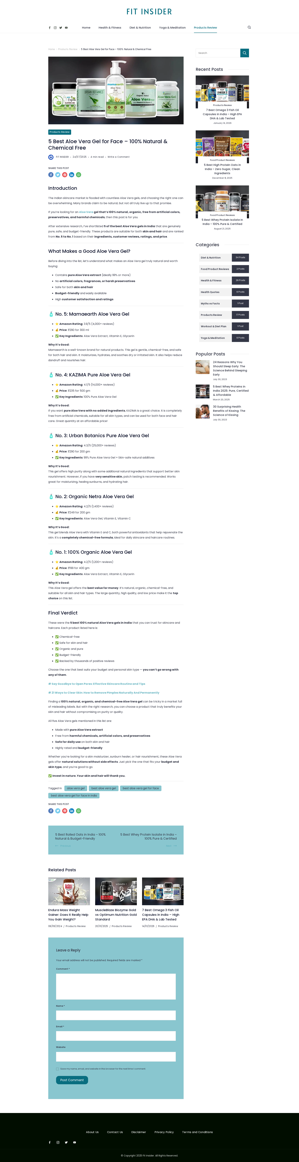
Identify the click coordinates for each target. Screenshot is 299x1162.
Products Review (205, 28)
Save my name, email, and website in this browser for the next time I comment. (103, 1068)
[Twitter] (60, 27)
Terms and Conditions (197, 1132)
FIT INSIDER (149, 11)
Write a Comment (119, 157)
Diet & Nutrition (140, 28)
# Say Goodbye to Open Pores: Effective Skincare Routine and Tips (96, 684)
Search (244, 53)
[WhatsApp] (79, 175)
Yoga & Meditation (172, 28)
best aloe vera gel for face (141, 788)
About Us (92, 1132)
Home (86, 28)
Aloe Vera (86, 212)
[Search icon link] (249, 28)
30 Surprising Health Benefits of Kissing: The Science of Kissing (229, 411)
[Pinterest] (65, 175)
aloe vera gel (76, 788)
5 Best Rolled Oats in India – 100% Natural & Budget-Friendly (80, 836)
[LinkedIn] (72, 175)
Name (60, 1005)
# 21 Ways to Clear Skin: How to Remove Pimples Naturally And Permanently (103, 693)
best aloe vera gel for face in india (74, 796)
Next (168, 846)
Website (60, 1047)
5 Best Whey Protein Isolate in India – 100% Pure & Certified (148, 836)
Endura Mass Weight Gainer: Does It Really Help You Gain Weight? (68, 914)
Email (60, 1026)
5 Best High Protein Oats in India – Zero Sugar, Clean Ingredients (222, 169)
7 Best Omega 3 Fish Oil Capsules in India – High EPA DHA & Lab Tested (160, 914)
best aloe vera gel (103, 788)
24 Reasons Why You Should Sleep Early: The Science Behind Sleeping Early (230, 368)
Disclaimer (138, 1132)
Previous (65, 846)
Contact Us (115, 1132)
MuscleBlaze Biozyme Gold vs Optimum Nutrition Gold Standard (116, 914)
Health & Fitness (110, 28)
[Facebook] (49, 27)
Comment (63, 968)
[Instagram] (55, 27)
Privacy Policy (164, 1132)
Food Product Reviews (222, 160)
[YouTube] (66, 27)
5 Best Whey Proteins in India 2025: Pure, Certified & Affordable (231, 391)
